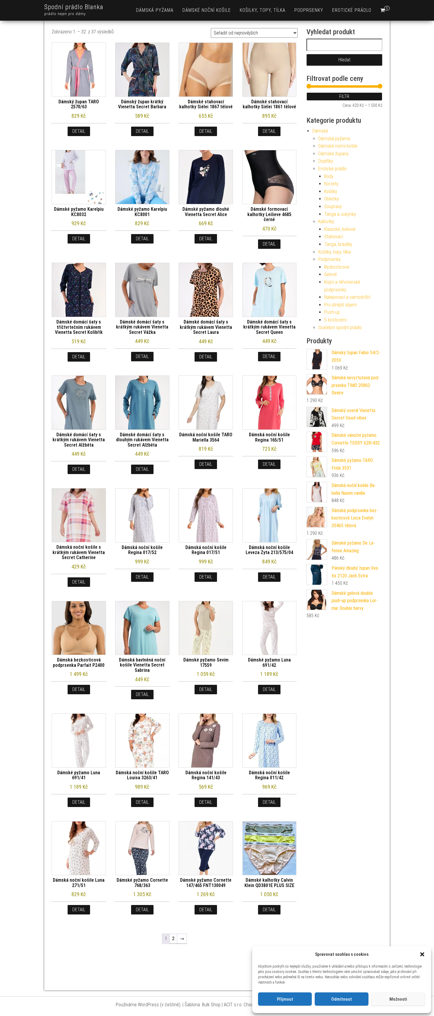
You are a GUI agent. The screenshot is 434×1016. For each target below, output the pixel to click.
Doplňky (325, 161)
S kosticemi (335, 320)
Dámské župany (333, 153)
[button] (422, 954)
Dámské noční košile (206, 10)
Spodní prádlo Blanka (73, 7)
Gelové (330, 274)
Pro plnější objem (340, 305)
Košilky (330, 191)
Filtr (344, 96)
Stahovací (333, 236)
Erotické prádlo (351, 10)
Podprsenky (308, 10)
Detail (78, 131)
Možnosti (398, 999)
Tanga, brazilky (338, 244)
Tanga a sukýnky (340, 214)
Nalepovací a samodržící (347, 297)
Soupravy (333, 206)
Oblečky (331, 199)
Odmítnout (341, 999)
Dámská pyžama (155, 10)
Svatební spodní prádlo (340, 327)
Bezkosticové (336, 267)
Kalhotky (326, 221)
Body (328, 176)
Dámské (320, 131)
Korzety (331, 184)
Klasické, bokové (339, 229)
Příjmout (285, 999)
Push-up (332, 312)
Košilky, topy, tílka (262, 10)
